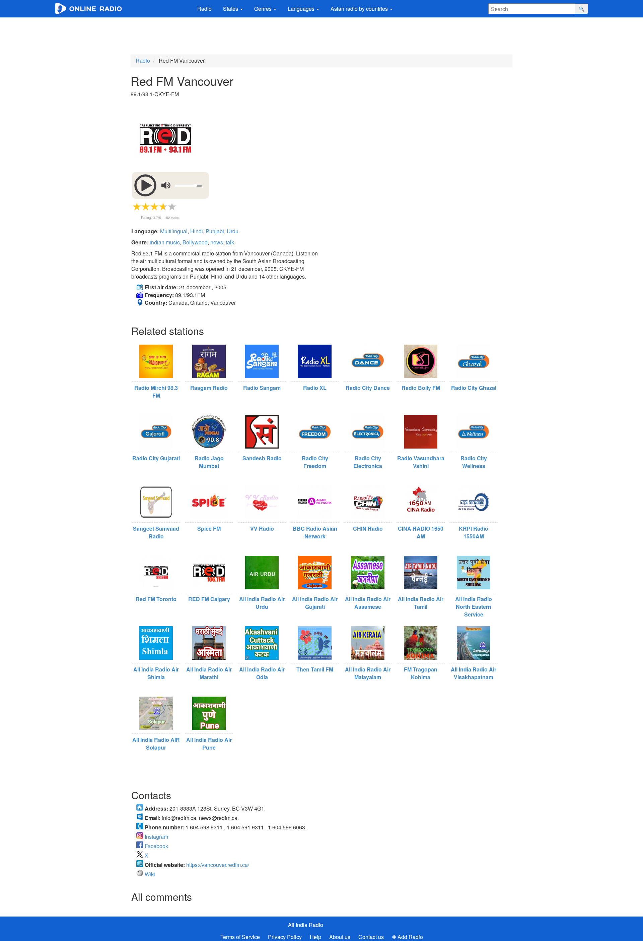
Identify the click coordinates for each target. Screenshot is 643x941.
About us (339, 937)
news (216, 242)
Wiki (150, 874)
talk (230, 242)
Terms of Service (240, 937)
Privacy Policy (285, 937)
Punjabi (215, 231)
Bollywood (195, 242)
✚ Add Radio (407, 937)
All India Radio (305, 925)
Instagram (156, 836)
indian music (165, 242)
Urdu (232, 231)
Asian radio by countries (360, 8)
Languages (302, 8)
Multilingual (174, 231)
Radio (204, 8)
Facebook (156, 846)
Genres (263, 8)
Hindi (196, 231)
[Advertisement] (321, 36)
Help (315, 937)
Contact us (371, 937)
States (231, 8)
